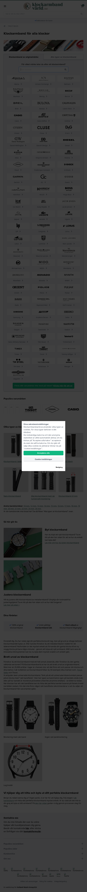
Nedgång (59, 467)
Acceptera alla (43, 453)
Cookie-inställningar (43, 459)
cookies (27, 429)
